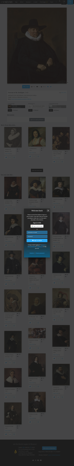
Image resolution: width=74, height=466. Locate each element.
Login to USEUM (37, 240)
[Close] (48, 210)
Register (32, 253)
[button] (37, 226)
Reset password (40, 253)
